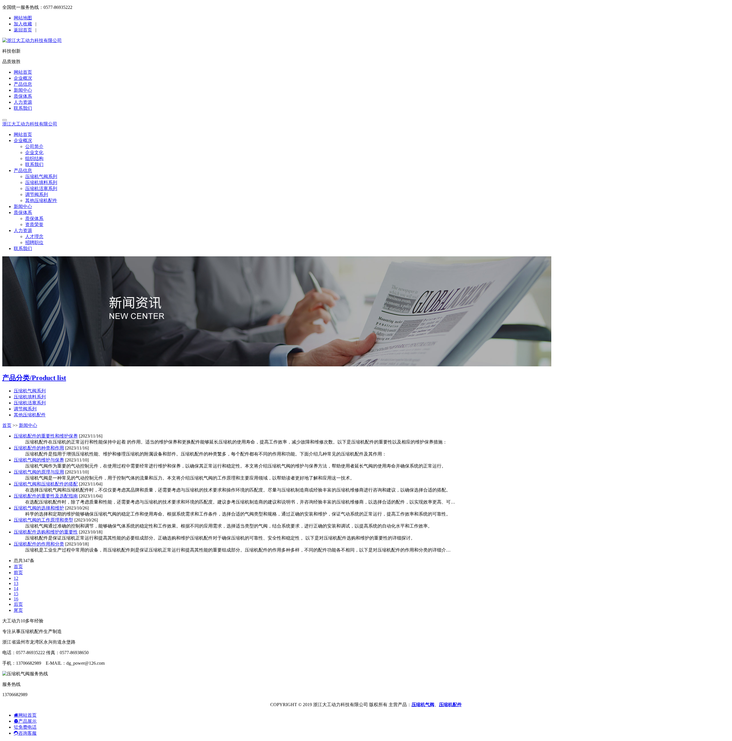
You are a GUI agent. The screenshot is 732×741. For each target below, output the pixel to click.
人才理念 (34, 236)
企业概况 (23, 78)
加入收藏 (23, 23)
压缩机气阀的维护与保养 (39, 460)
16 (16, 598)
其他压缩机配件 (41, 200)
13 (16, 583)
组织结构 (34, 158)
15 (16, 593)
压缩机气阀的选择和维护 (39, 508)
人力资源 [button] (23, 230)
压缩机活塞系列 (41, 188)
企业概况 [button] (23, 140)
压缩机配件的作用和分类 (39, 544)
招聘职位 (34, 242)
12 (16, 578)
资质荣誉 (34, 224)
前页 (18, 572)
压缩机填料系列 (41, 182)
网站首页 (23, 72)
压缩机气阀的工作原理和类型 (43, 520)
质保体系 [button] (23, 212)
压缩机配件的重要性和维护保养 (46, 436)
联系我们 (23, 108)
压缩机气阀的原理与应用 (39, 472)
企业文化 (34, 152)
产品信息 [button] (23, 170)
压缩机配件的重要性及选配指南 (46, 496)
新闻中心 (23, 90)
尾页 (18, 610)
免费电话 (27, 727)
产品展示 (27, 721)
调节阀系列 (36, 194)
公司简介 (34, 146)
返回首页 (23, 29)
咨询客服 (27, 733)
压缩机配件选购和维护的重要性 (46, 532)
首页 (6, 425)
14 (16, 588)
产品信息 (23, 84)
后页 (18, 604)
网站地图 (23, 17)
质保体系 (23, 96)
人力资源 (23, 102)
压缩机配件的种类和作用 (39, 448)
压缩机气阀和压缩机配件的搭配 (46, 484)
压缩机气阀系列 (41, 176)
